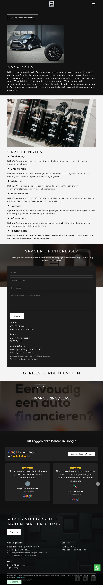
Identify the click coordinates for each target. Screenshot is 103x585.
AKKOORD (14, 582)
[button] (5, 484)
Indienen (16, 316)
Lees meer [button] (75, 481)
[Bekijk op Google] (27, 483)
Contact (14, 532)
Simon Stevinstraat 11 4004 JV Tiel (20, 339)
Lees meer (20, 577)
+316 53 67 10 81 (17, 326)
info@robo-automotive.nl (22, 329)
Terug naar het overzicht (23, 17)
